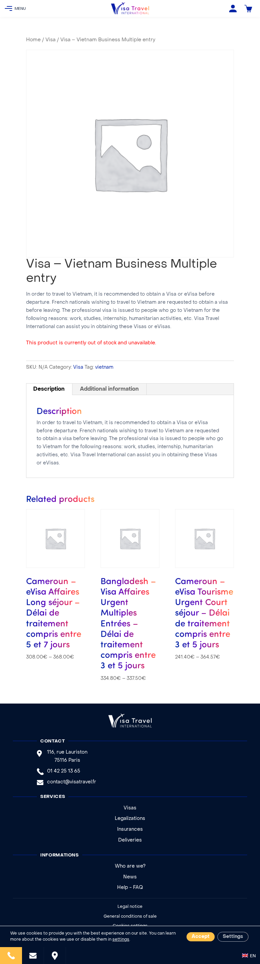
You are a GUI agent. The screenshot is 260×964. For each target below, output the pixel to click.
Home (33, 40)
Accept (201, 937)
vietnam (104, 367)
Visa (50, 40)
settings (120, 940)
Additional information (109, 389)
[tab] (49, 389)
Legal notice (130, 907)
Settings (233, 937)
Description (49, 389)
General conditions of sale (130, 917)
